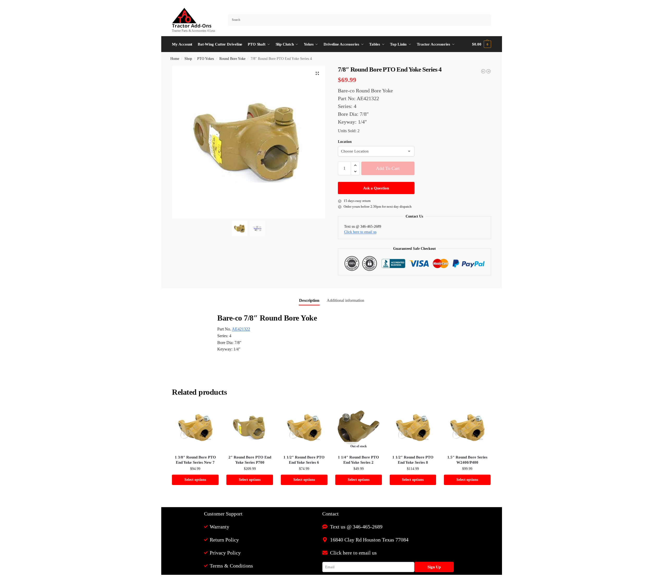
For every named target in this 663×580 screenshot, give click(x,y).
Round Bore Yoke (232, 59)
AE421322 (241, 329)
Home (174, 59)
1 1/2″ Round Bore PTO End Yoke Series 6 (304, 459)
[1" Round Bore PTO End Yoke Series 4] (488, 71)
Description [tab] (309, 300)
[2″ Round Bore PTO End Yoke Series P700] (249, 427)
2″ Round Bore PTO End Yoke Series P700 (249, 459)
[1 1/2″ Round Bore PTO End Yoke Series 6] (304, 427)
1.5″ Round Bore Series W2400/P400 (467, 459)
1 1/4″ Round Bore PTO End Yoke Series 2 (358, 459)
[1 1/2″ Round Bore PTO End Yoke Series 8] (413, 427)
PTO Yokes (205, 59)
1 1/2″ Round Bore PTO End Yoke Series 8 (412, 459)
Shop (188, 59)
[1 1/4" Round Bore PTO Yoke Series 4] (483, 71)
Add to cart (388, 168)
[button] (481, 44)
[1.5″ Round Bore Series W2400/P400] (467, 427)
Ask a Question (376, 188)
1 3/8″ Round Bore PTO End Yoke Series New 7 (195, 459)
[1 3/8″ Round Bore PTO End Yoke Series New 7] (195, 427)
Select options (195, 480)
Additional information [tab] (345, 300)
